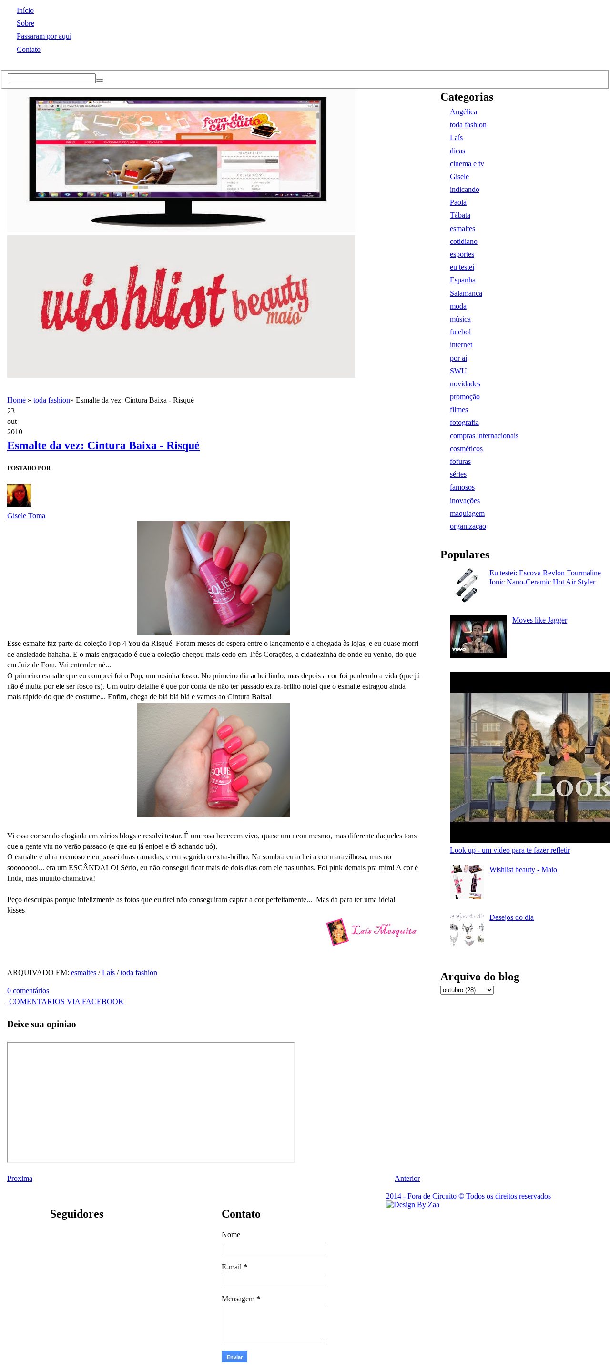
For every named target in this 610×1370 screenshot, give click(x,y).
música (460, 319)
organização (468, 526)
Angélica (463, 112)
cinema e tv (467, 164)
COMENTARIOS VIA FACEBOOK (65, 1001)
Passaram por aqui (44, 36)
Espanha (463, 280)
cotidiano (464, 241)
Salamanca (466, 293)
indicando (464, 189)
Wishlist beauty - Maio (523, 870)
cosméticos (466, 448)
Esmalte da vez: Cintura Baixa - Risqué (103, 445)
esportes (462, 254)
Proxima (19, 1178)
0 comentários (28, 991)
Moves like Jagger (539, 620)
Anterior (407, 1178)
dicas (457, 151)
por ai (458, 358)
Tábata (460, 215)
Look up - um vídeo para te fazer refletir (510, 850)
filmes (459, 409)
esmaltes (83, 972)
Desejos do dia (511, 917)
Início (25, 10)
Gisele (459, 176)
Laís (108, 972)
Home (16, 400)
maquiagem (467, 513)
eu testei (462, 267)
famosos (462, 487)
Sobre (25, 23)
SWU (458, 371)
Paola (458, 202)
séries (458, 474)
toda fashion (51, 400)
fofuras (460, 461)
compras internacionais (484, 436)
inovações (465, 500)
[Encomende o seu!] (412, 1204)
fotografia (464, 422)
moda (458, 306)
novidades (465, 384)
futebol (460, 332)
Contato (29, 49)
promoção (465, 397)
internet (461, 345)
